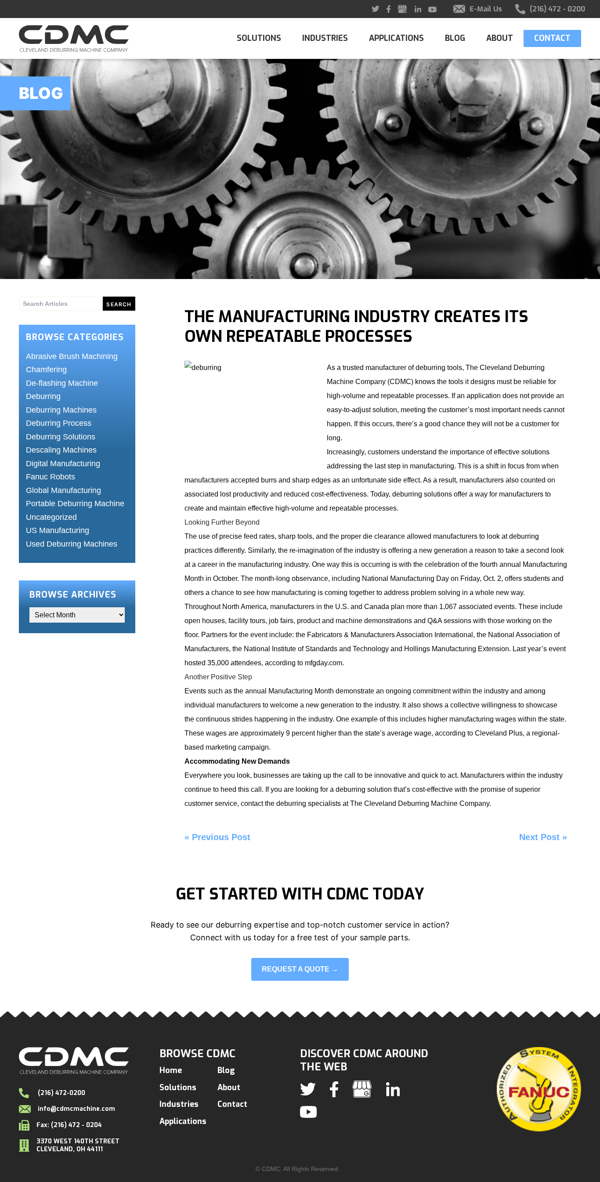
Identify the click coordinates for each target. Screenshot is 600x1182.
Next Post (539, 837)
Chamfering (46, 369)
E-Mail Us (486, 9)
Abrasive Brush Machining (72, 356)
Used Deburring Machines (71, 544)
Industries (325, 38)
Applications (396, 38)
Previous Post (221, 837)
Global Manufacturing (63, 490)
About (499, 38)
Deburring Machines (61, 410)
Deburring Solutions (60, 436)
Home (170, 1070)
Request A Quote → (300, 969)
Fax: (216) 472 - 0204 (69, 1125)
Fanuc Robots (50, 476)
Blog (455, 38)
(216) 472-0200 (60, 1093)
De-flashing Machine (62, 383)
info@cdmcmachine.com (76, 1109)
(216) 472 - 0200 (557, 9)
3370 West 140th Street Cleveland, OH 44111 (77, 1145)
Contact (552, 38)
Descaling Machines (61, 450)
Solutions (259, 38)
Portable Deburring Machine (75, 503)
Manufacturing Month (301, 691)
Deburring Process (58, 423)
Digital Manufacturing (63, 463)
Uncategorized (51, 517)
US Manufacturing (57, 530)
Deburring (43, 396)
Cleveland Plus (499, 733)
